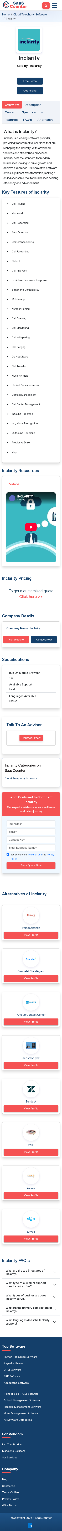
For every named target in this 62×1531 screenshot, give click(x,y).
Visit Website (16, 639)
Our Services (9, 1457)
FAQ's (27, 120)
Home (6, 14)
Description (32, 105)
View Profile (31, 935)
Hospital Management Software (22, 1406)
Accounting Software (16, 1382)
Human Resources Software (20, 1356)
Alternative (45, 120)
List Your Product (12, 1444)
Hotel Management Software (21, 1413)
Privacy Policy (10, 1499)
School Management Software (22, 1400)
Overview (12, 105)
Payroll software (13, 1363)
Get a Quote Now (31, 865)
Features (11, 120)
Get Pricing (30, 90)
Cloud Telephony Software (30, 14)
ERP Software (12, 1376)
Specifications (32, 112)
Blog (4, 1479)
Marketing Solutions (13, 1451)
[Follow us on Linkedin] (30, 1525)
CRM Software (12, 1369)
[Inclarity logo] (29, 40)
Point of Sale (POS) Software (21, 1393)
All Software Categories (18, 1419)
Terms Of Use (10, 1492)
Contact (11, 112)
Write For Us (9, 1505)
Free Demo (30, 81)
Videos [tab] (14, 484)
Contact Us (9, 1486)
